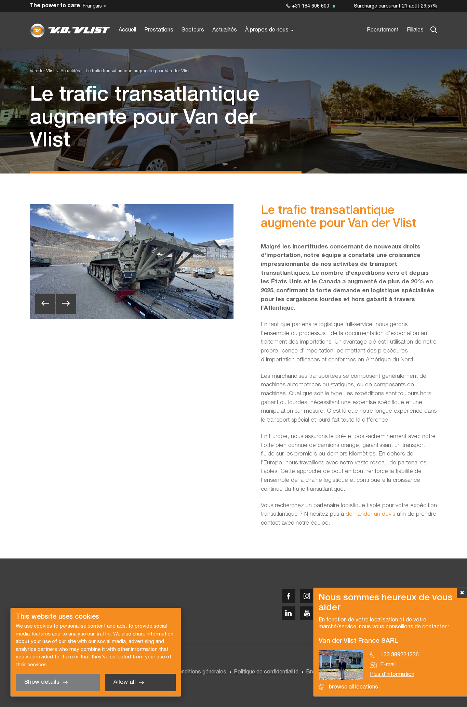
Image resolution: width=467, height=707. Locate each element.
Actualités (224, 30)
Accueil (127, 30)
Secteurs (193, 30)
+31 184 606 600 (310, 6)
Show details (41, 682)
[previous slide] (45, 304)
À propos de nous (267, 30)
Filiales (415, 30)
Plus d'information (392, 674)
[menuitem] (67, 71)
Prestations (158, 30)
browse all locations (353, 687)
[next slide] (66, 304)
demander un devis (370, 514)
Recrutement (383, 30)
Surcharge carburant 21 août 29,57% (395, 6)
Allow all (125, 682)
